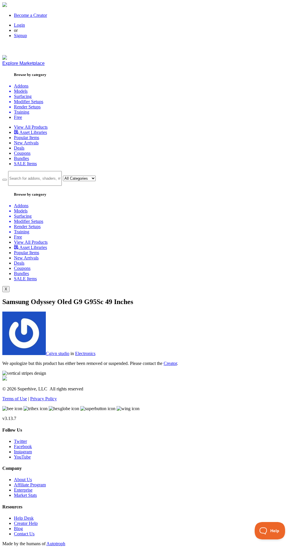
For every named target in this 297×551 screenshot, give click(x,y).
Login (19, 25)
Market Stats (25, 495)
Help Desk (24, 518)
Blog (18, 528)
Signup (20, 35)
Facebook (23, 446)
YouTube (22, 456)
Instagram (23, 451)
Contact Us (24, 533)
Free (18, 117)
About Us (23, 479)
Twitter (20, 441)
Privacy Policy (43, 398)
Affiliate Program (30, 484)
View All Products (31, 127)
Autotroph (55, 543)
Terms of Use (14, 398)
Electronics (85, 353)
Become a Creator (30, 15)
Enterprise (23, 490)
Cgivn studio (57, 353)
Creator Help (26, 523)
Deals (19, 148)
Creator (170, 363)
